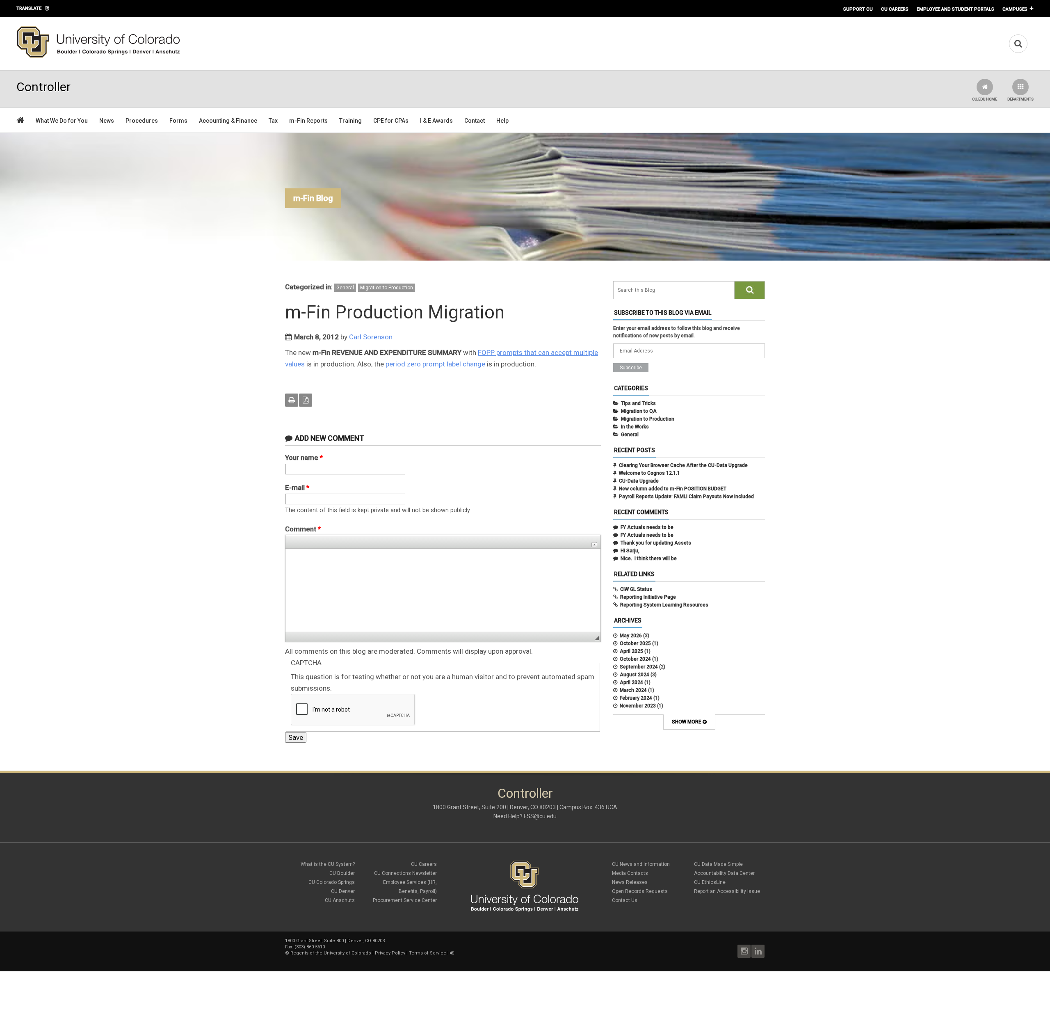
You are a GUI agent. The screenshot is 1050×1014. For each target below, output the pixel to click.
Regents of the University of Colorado (330, 953)
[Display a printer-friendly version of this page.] (291, 400)
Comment (303, 529)
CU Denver (343, 891)
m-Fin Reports (308, 120)
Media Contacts (630, 873)
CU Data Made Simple (718, 864)
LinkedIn (758, 951)
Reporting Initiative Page (648, 597)
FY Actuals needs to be (647, 527)
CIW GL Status (636, 589)
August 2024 (634, 675)
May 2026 (631, 636)
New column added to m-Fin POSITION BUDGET (672, 489)
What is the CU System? (328, 864)
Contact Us (624, 900)
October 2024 (635, 659)
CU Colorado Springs (331, 882)
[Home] (98, 56)
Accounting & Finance (228, 120)
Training (350, 120)
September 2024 (639, 667)
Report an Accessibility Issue (727, 891)
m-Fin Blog (313, 198)
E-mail (297, 487)
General (345, 288)
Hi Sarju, (630, 551)
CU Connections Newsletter (405, 873)
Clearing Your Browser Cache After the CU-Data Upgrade (683, 465)
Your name (304, 457)
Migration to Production (386, 288)
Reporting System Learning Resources (664, 605)
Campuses (1014, 9)
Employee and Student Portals (955, 9)
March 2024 (633, 690)
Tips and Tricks (638, 403)
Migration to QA (639, 411)
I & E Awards (436, 120)
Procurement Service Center (405, 900)
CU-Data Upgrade (639, 481)
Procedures (142, 120)
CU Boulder (342, 873)
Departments (1020, 99)
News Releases (630, 882)
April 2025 (631, 651)
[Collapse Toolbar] (594, 544)
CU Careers (894, 9)
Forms (178, 120)
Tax (273, 120)
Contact (474, 120)
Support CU (858, 9)
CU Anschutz (340, 900)
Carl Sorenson (371, 337)
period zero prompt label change (435, 364)
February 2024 (636, 698)
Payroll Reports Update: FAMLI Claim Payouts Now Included (686, 496)
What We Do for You (62, 120)
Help (502, 120)
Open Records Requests (640, 891)
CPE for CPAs (391, 120)
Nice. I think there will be (649, 558)
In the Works (635, 427)
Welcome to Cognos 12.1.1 (649, 473)
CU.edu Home (984, 99)
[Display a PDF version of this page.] (305, 400)
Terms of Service (427, 953)
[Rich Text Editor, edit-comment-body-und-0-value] (442, 590)
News (106, 120)
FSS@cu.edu (540, 816)
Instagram (744, 951)
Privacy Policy (390, 953)
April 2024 (631, 682)
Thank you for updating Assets (656, 543)
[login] (452, 953)
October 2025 (635, 643)
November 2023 (638, 706)
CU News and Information (641, 864)
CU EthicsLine (710, 882)
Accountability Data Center (724, 873)
